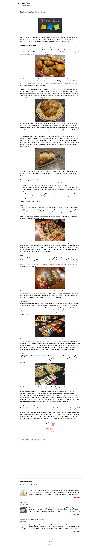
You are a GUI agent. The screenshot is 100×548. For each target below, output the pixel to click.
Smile (21, 255)
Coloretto (48, 260)
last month (26, 39)
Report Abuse (50, 544)
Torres (21, 205)
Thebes (22, 353)
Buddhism (27, 439)
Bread (22, 439)
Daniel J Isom (25, 3)
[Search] (82, 4)
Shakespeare (23, 301)
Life (32, 439)
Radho (71, 308)
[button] (79, 12)
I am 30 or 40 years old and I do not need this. (32, 519)
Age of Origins (23, 502)
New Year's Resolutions (58, 37)
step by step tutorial (66, 130)
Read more (77, 497)
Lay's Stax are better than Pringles (29, 485)
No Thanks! (51, 262)
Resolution (37, 439)
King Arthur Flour (48, 52)
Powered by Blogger (50, 539)
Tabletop (43, 439)
